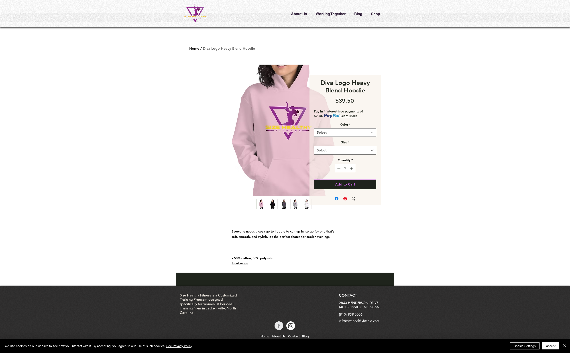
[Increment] (352, 168)
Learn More (348, 116)
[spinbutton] (345, 168)
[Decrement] (338, 168)
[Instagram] (290, 325)
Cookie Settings (525, 346)
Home (194, 48)
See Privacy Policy (179, 346)
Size (345, 142)
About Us (278, 336)
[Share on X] (353, 198)
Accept (551, 346)
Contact (294, 336)
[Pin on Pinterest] (345, 198)
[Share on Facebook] (336, 198)
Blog (305, 336)
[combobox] (345, 132)
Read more (240, 263)
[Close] (564, 345)
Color (345, 124)
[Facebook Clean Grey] (279, 325)
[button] (299, 12)
